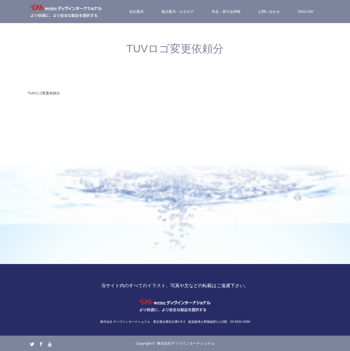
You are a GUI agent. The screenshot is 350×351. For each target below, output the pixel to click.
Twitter (31, 343)
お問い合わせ (269, 11)
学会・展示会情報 (226, 11)
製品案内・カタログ (177, 11)
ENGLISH (305, 11)
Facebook (40, 343)
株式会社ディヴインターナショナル (185, 343)
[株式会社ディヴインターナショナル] (66, 11)
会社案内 (136, 11)
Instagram (49, 343)
